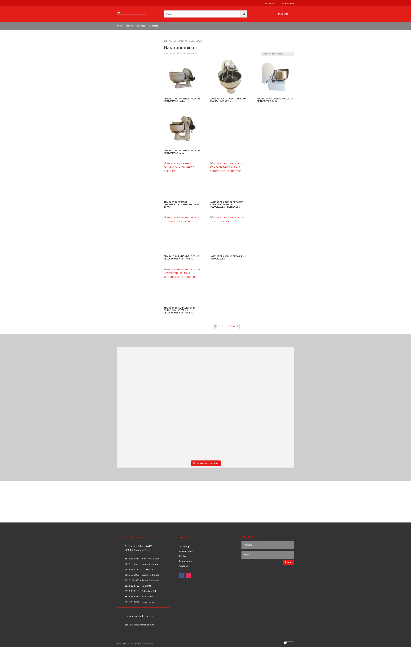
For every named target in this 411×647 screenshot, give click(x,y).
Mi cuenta (283, 14)
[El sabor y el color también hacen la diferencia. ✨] (227, 374)
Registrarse (268, 3)
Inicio (119, 26)
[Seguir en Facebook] (181, 575)
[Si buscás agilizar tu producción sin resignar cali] (227, 425)
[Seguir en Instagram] (188, 575)
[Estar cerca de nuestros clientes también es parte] (272, 425)
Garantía (183, 566)
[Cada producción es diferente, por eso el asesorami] (183, 431)
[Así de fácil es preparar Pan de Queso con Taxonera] (183, 368)
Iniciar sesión (286, 3)
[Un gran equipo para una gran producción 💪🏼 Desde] (272, 376)
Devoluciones (186, 551)
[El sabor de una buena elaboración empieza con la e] (138, 431)
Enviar (288, 562)
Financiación (185, 561)
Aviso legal (185, 547)
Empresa (140, 26)
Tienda (129, 26)
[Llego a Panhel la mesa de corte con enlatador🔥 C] (138, 372)
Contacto (153, 26)
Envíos (182, 556)
